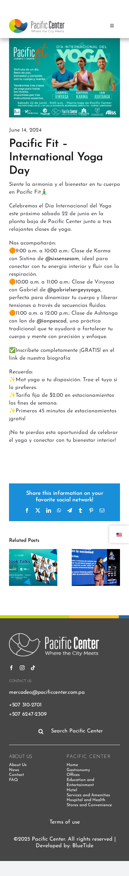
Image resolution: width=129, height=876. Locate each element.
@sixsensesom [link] (62, 259)
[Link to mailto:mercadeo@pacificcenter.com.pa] (114, 5)
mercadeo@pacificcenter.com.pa (46, 692)
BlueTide (82, 846)
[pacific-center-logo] (36, 21)
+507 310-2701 (25, 705)
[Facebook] (83, 5)
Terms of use (65, 822)
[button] (13, 567)
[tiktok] (104, 5)
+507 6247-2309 (27, 714)
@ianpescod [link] (52, 321)
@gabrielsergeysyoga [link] (73, 290)
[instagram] (94, 5)
